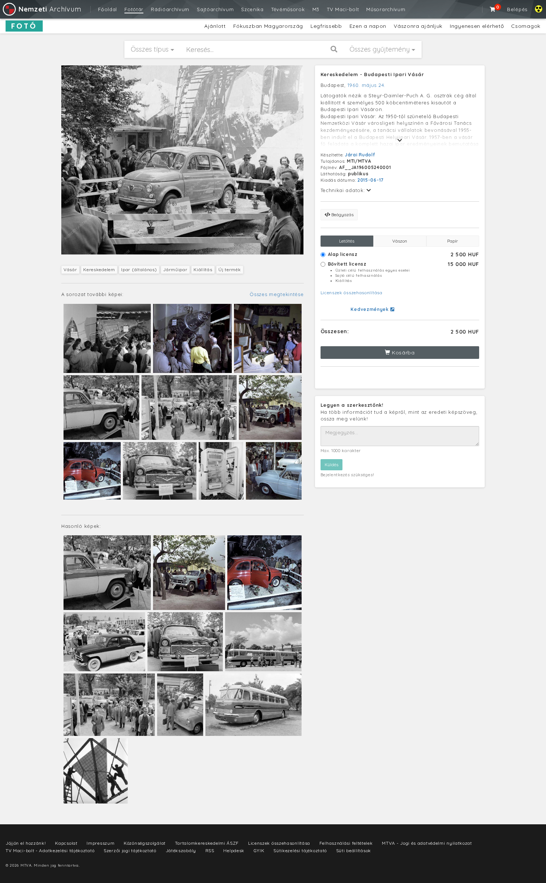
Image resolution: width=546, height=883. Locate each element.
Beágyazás (342, 214)
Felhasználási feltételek (346, 843)
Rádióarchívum (170, 9)
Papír (452, 241)
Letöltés (346, 241)
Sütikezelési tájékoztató (300, 850)
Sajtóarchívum (215, 9)
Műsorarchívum (385, 9)
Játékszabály (181, 850)
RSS (209, 850)
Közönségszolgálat (145, 843)
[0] (493, 9)
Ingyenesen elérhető (477, 26)
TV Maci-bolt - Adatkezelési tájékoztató (50, 850)
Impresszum (100, 843)
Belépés (517, 9)
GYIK (259, 850)
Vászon (399, 241)
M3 (315, 9)
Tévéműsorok (288, 9)
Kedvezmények (370, 309)
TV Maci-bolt (343, 9)
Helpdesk (233, 850)
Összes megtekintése (276, 294)
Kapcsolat (66, 843)
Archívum (50, 9)
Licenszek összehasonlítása (352, 292)
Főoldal (107, 9)
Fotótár (133, 9)
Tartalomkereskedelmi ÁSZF (207, 843)
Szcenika (252, 9)
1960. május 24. (367, 85)
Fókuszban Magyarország (268, 26)
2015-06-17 (370, 180)
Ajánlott (215, 26)
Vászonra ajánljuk (418, 26)
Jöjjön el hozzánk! (26, 843)
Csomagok (525, 26)
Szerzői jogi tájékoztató (130, 850)
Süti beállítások (353, 850)
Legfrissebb (326, 26)
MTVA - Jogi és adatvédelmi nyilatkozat (427, 843)
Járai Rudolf (360, 155)
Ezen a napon (368, 26)
